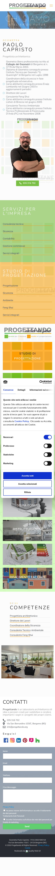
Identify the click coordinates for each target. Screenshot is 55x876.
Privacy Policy (8, 807)
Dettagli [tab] (21, 390)
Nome (5, 751)
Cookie (27, 848)
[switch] (48, 446)
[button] (27, 183)
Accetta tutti (28, 475)
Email (5, 763)
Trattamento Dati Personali (13, 816)
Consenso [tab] (8, 390)
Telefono (6, 775)
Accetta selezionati (27, 484)
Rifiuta (27, 492)
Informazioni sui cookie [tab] (41, 390)
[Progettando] (27, 5)
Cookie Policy (22, 421)
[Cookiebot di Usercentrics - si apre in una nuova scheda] (39, 382)
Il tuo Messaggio (9, 787)
